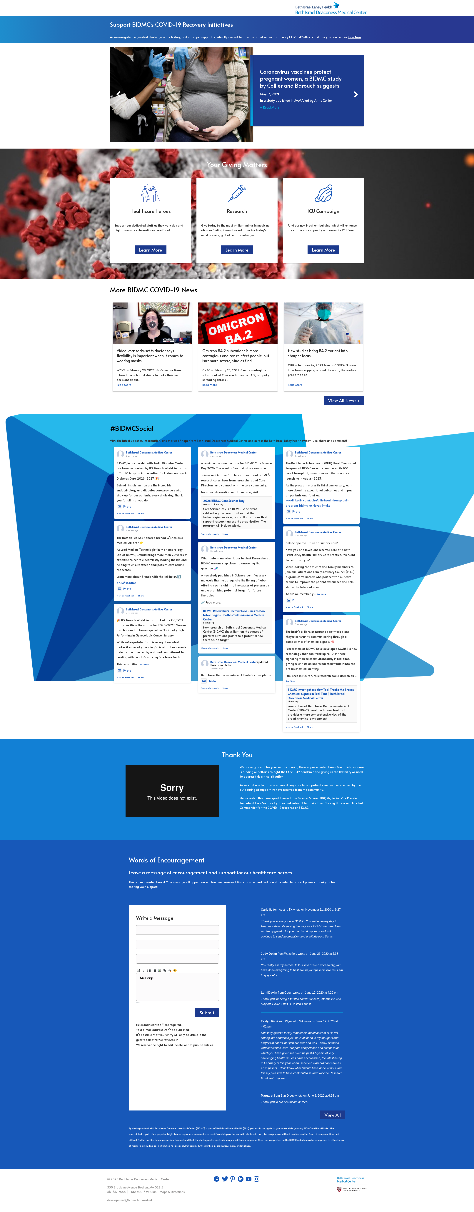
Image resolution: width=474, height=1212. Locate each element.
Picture (159, 971)
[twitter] (225, 1180)
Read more (295, 1078)
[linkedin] (241, 1180)
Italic (143, 971)
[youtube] (249, 1180)
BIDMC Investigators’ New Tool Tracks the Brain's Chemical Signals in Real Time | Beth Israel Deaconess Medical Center (321, 693)
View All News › (344, 400)
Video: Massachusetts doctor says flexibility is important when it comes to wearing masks (150, 355)
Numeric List (154, 971)
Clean (169, 971)
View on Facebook (125, 513)
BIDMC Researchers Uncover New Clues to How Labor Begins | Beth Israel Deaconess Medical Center (234, 615)
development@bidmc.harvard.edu (130, 1200)
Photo (127, 506)
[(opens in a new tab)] (181, 94)
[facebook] (217, 1180)
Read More (124, 385)
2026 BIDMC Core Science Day (223, 500)
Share (141, 513)
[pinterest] (233, 1180)
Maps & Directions (172, 1192)
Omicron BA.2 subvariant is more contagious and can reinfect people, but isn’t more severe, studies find (235, 355)
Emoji (175, 971)
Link (164, 971)
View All (333, 1115)
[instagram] (257, 1180)
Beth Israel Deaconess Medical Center (149, 452)
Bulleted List (149, 971)
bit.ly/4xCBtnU (126, 583)
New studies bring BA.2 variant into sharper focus (318, 353)
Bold (138, 971)
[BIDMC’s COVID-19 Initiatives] (331, 4)
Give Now (354, 37)
